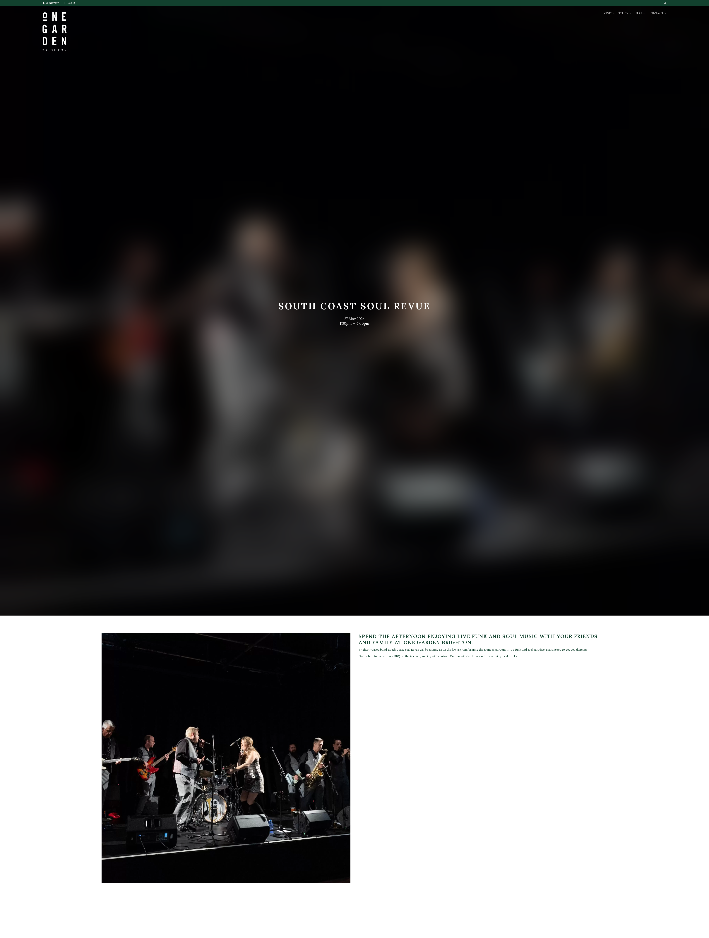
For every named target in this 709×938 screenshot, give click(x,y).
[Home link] (54, 28)
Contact (656, 13)
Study (623, 13)
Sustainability (367, 934)
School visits (156, 934)
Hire (638, 13)
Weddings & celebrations (270, 934)
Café (46, 934)
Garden (48, 928)
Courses (153, 928)
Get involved (367, 928)
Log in (71, 2)
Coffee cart (261, 928)
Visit (608, 13)
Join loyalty (52, 2)
